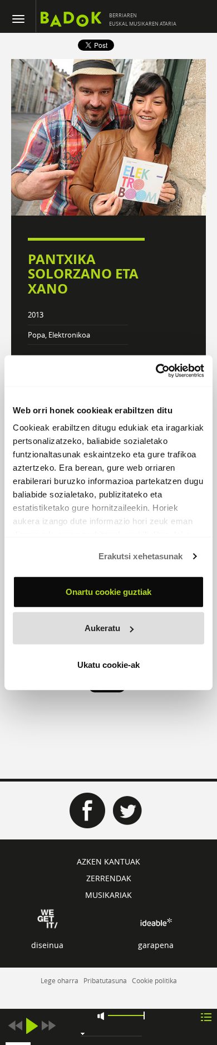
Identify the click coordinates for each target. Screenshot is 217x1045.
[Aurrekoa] (15, 1025)
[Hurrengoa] (48, 1025)
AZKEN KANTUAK (108, 861)
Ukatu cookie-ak (108, 664)
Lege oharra (59, 980)
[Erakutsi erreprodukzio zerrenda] (206, 1016)
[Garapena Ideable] (155, 922)
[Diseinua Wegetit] (47, 917)
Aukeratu (102, 628)
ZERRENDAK (108, 878)
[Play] (31, 1025)
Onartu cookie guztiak (108, 591)
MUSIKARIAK (108, 895)
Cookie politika (154, 980)
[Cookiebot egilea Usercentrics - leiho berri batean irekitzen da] (156, 371)
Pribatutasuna (105, 980)
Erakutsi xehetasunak (140, 556)
